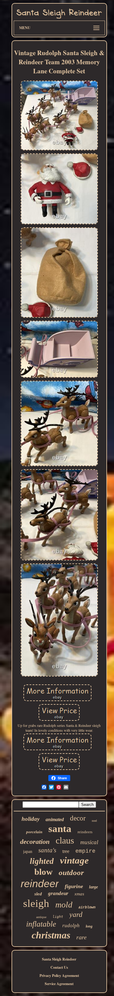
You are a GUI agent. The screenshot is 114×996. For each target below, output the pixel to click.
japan (27, 851)
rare (81, 937)
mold (63, 904)
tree (65, 851)
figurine (74, 886)
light (58, 917)
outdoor (71, 872)
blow (43, 872)
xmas (79, 893)
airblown (86, 907)
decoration (35, 841)
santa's (47, 850)
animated (55, 819)
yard (75, 914)
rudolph (71, 925)
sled (38, 893)
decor (78, 818)
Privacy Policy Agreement (59, 975)
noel (94, 820)
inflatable (41, 924)
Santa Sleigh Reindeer (59, 959)
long (89, 926)
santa (59, 828)
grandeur (58, 893)
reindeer (40, 883)
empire (85, 851)
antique (41, 917)
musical (89, 842)
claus (65, 840)
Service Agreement (59, 983)
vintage (74, 860)
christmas (51, 935)
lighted (42, 861)
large (93, 887)
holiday (31, 819)
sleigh (36, 903)
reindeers (85, 832)
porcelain (34, 832)
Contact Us (59, 967)
